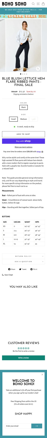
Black (23, 107)
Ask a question (23, 261)
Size (23, 114)
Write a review (23, 358)
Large (33, 119)
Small (13, 119)
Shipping (16, 94)
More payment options (23, 147)
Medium (23, 119)
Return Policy (23, 256)
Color (23, 103)
